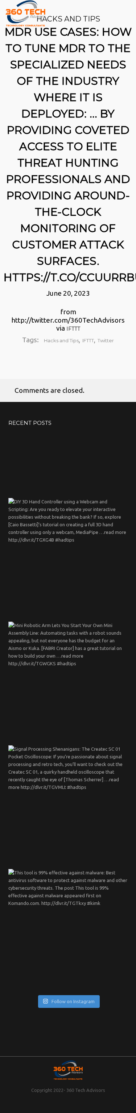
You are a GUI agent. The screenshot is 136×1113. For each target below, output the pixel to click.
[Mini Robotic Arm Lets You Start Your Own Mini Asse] (68, 682)
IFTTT (73, 329)
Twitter (106, 340)
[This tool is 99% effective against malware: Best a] (68, 929)
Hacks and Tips (61, 340)
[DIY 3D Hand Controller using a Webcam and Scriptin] (68, 558)
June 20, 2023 (68, 293)
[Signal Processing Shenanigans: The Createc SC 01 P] (68, 805)
